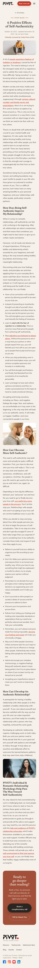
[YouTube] (14, 961)
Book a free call (24, 3)
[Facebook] (4, 961)
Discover (6, 945)
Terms (20, 958)
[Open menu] (34, 3)
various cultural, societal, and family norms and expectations (19, 102)
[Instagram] (9, 961)
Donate (11, 950)
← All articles (19, 13)
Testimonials (15, 945)
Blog (4, 950)
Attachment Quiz (29, 945)
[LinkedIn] (18, 961)
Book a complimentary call (19, 907)
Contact (19, 950)
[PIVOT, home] (8, 3)
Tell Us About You (19, 917)
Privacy (15, 958)
